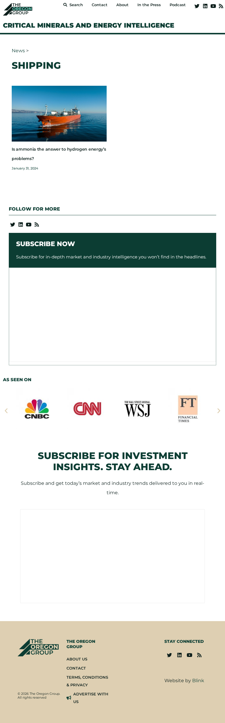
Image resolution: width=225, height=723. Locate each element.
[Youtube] (213, 6)
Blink (198, 680)
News (18, 50)
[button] (6, 410)
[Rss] (221, 6)
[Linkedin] (205, 6)
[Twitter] (197, 6)
